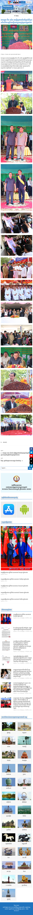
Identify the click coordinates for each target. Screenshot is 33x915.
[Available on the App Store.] (8, 510)
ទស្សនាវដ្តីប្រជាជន (7, 522)
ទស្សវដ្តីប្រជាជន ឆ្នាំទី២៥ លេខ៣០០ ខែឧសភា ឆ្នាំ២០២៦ (14, 586)
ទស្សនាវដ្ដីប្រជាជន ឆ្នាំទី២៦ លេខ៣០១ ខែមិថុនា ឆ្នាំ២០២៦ (15, 579)
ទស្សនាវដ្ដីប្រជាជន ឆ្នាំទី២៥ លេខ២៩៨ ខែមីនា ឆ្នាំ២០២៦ (14, 599)
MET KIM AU (18, 54)
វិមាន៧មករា (7, 6)
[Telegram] (31, 452)
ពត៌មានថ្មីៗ (5, 442)
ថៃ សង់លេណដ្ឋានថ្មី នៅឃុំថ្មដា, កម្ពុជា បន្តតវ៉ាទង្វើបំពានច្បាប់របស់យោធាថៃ (22, 628)
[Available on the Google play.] (24, 510)
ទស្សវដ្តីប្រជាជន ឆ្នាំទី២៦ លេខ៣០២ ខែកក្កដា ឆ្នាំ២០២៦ (14, 572)
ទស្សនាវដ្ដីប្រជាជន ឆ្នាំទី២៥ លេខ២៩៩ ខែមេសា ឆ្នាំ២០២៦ (15, 593)
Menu (17, 16)
